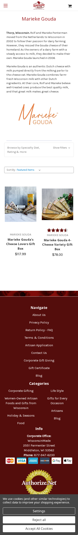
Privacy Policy (39, 322)
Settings (39, 511)
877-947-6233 (44, 455)
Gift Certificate (39, 368)
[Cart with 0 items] (72, 6)
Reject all (39, 520)
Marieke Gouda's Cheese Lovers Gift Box (20, 243)
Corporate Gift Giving (39, 360)
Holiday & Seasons (21, 415)
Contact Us (39, 353)
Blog (39, 375)
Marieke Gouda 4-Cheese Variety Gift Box (57, 244)
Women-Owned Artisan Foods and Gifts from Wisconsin (21, 403)
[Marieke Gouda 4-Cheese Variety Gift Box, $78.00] (57, 204)
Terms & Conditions (39, 337)
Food (21, 423)
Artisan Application (39, 345)
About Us (39, 315)
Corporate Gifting (21, 391)
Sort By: (11, 169)
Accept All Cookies (39, 528)
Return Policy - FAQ (39, 330)
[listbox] (29, 170)
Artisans (57, 411)
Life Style (57, 391)
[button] (39, 150)
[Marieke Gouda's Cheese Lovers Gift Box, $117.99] (20, 204)
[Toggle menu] (5, 5)
